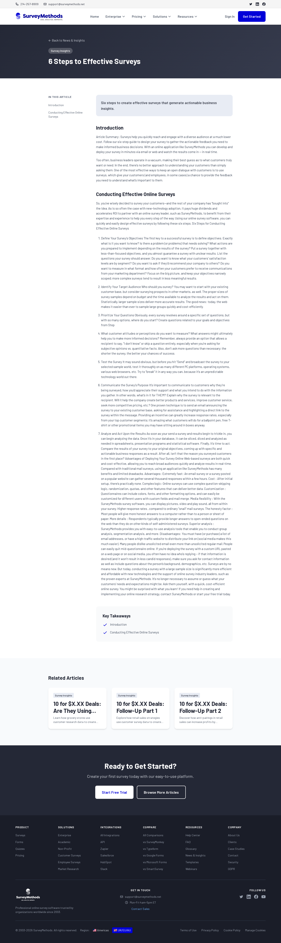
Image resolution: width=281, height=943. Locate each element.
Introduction (56, 105)
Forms (19, 842)
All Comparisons (153, 835)
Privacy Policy (210, 930)
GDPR (231, 869)
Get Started (252, 16)
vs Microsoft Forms (155, 862)
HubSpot (106, 862)
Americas (103, 930)
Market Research (68, 869)
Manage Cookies (255, 930)
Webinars (191, 869)
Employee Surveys (69, 862)
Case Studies (236, 848)
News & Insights (196, 855)
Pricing (137, 16)
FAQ (188, 842)
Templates (192, 862)
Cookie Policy (232, 930)
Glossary (191, 848)
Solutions (160, 16)
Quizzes (20, 848)
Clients (232, 842)
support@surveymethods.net (143, 896)
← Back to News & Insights (66, 40)
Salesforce (107, 855)
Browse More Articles (161, 792)
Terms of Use (188, 930)
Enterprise (113, 16)
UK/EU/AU (124, 930)
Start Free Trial (114, 792)
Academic (64, 842)
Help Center (193, 835)
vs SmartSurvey (153, 869)
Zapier (104, 848)
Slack (103, 869)
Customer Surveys (69, 855)
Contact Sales (140, 909)
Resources (185, 16)
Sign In (230, 16)
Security (233, 862)
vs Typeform (150, 848)
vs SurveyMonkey (153, 842)
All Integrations (110, 835)
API (102, 842)
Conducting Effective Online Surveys (65, 114)
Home (94, 16)
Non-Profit (65, 848)
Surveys (20, 835)
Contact (233, 855)
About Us (234, 835)
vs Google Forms (153, 855)
